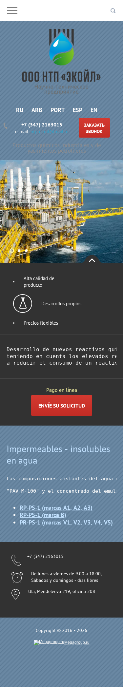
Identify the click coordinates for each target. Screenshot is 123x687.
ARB (36, 110)
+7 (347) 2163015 (41, 124)
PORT (58, 110)
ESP (77, 110)
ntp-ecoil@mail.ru (50, 131)
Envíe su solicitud (61, 405)
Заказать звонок (94, 128)
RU (19, 110)
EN (94, 110)
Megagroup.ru (77, 642)
